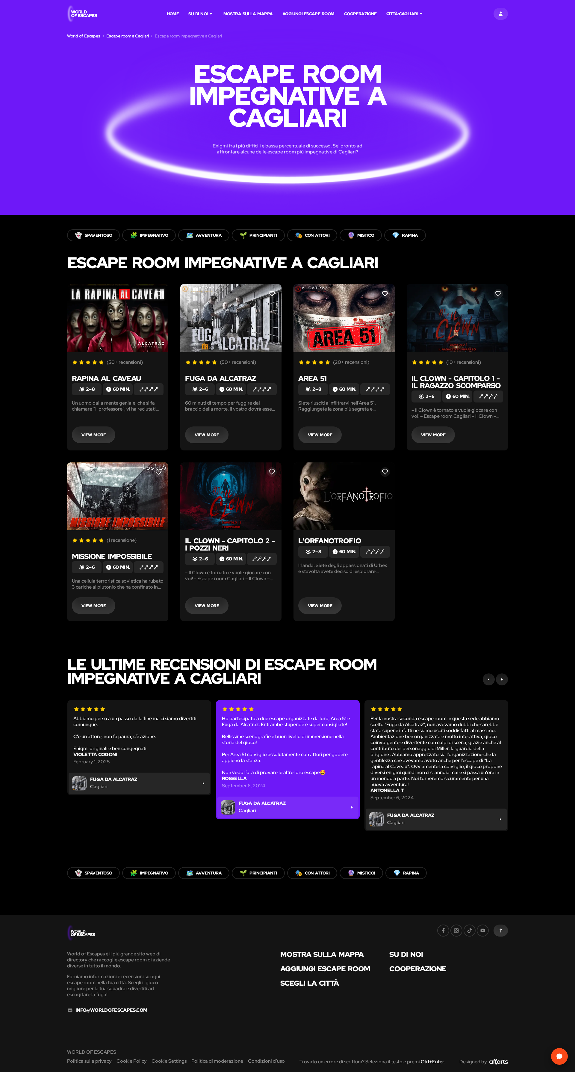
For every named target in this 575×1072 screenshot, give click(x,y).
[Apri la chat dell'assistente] (559, 1056)
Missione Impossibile (112, 556)
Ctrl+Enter (432, 1062)
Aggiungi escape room (308, 13)
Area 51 (312, 378)
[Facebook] (443, 931)
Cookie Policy (131, 1061)
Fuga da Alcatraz (220, 378)
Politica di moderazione (217, 1061)
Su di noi (198, 13)
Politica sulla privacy (89, 1061)
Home (173, 13)
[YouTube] (483, 931)
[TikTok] (470, 931)
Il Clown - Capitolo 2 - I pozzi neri (230, 544)
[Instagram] (456, 931)
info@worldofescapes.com (111, 1010)
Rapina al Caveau (106, 378)
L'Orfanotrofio (329, 540)
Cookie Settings (169, 1061)
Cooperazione (360, 13)
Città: (402, 13)
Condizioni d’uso (266, 1061)
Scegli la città (309, 983)
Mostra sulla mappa (248, 13)
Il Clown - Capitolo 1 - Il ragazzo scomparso (456, 382)
